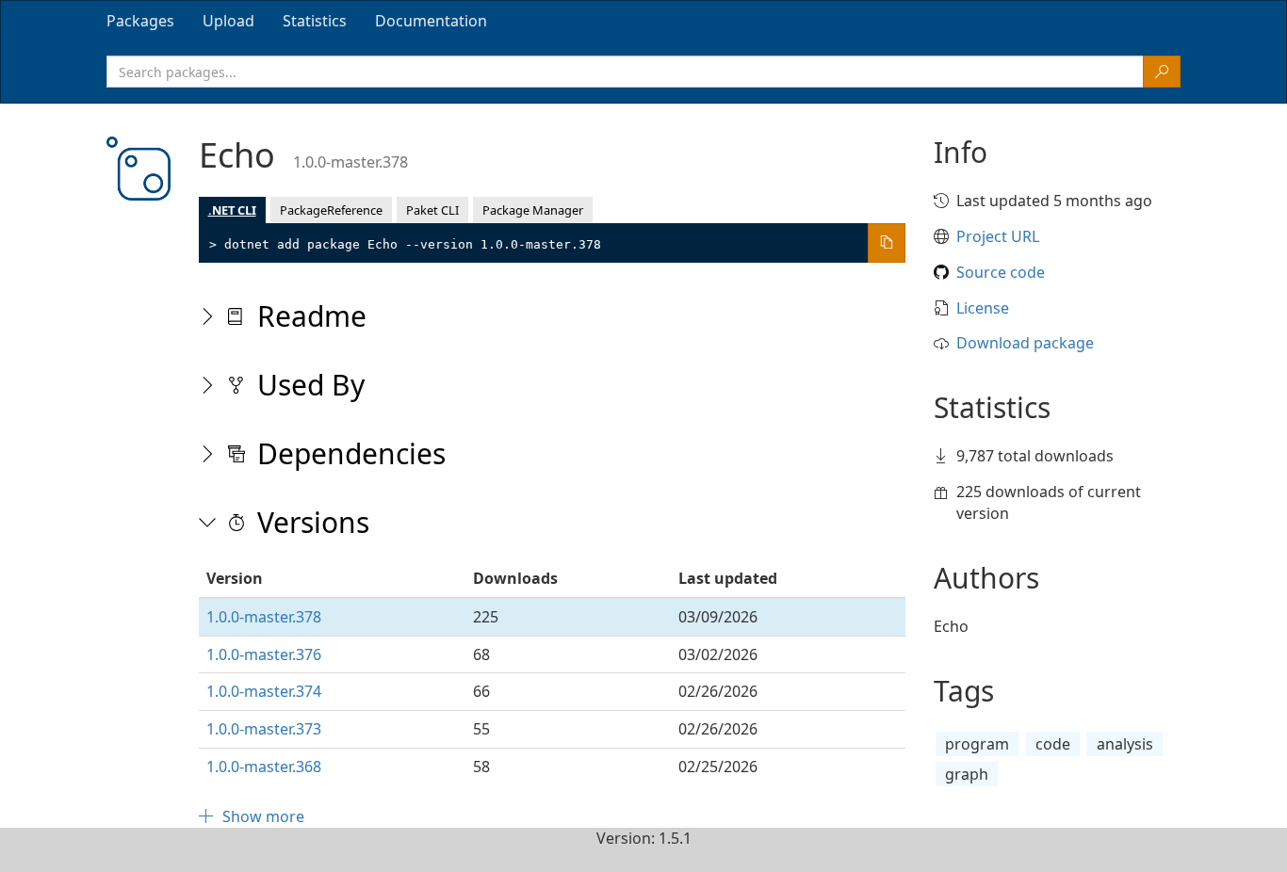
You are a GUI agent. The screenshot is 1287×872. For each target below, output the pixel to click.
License (982, 308)
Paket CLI (432, 210)
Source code (1000, 272)
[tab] (140, 20)
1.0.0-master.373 (263, 729)
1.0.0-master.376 (263, 654)
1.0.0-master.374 (263, 691)
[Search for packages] (1162, 72)
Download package (1025, 342)
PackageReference (331, 210)
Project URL (997, 236)
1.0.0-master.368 (263, 766)
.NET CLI (232, 210)
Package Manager (532, 210)
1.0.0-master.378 (263, 616)
